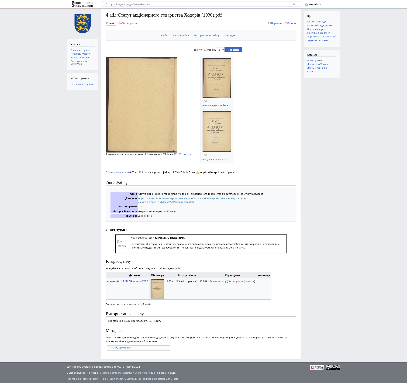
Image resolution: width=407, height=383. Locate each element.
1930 (141, 206)
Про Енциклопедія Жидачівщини (121, 378)
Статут (310, 71)
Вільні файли (314, 60)
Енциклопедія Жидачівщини (82, 4)
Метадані (230, 35)
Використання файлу (206, 35)
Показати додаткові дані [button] (119, 347)
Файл (164, 35)
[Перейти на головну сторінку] (82, 23)
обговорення (235, 281)
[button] (207, 172)
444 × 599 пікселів (182, 153)
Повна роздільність (117, 172)
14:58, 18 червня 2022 (134, 281)
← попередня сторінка (215, 105)
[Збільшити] (205, 101)
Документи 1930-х (317, 67)
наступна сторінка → (214, 159)
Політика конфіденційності (83, 378)
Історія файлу (181, 35)
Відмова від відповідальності (160, 378)
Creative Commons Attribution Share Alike (123, 372)
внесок (250, 281)
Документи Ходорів (318, 64)
